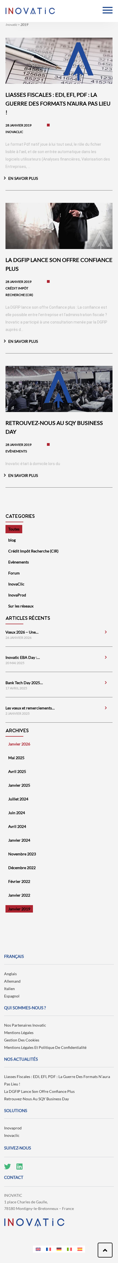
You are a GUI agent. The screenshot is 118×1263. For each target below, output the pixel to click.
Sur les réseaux (20, 606)
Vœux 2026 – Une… (21, 632)
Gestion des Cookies (21, 1040)
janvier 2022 (19, 895)
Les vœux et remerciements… (30, 708)
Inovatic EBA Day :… (22, 657)
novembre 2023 (22, 854)
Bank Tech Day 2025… (24, 682)
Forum (14, 573)
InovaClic (16, 584)
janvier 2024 (19, 840)
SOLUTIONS (15, 1110)
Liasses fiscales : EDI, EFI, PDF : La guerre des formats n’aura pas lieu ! (57, 1080)
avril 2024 (17, 826)
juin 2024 (16, 812)
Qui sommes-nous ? (25, 1007)
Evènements (18, 562)
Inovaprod (13, 1128)
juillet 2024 (18, 799)
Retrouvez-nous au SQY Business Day (36, 1098)
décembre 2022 (22, 867)
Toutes (13, 529)
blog (12, 540)
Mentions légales (18, 1032)
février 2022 (19, 881)
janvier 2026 (19, 744)
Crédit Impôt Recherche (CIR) (33, 551)
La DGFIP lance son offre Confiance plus (39, 1091)
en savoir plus (23, 178)
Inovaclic (11, 1135)
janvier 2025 (19, 785)
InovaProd (17, 595)
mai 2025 (16, 757)
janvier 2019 (19, 909)
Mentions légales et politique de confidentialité (45, 1047)
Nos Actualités (21, 1059)
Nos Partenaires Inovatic (25, 1025)
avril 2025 (17, 771)
